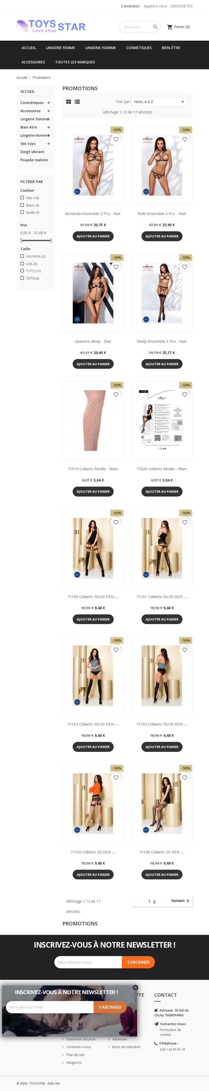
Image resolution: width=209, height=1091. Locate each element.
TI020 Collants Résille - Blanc (162, 468)
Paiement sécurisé (80, 1039)
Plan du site (75, 1054)
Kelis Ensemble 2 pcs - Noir (162, 213)
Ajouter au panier (93, 236)
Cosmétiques (139, 47)
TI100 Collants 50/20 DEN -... (93, 596)
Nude (32, 212)
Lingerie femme (60, 47)
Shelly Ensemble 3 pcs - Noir (162, 341)
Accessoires (33, 62)
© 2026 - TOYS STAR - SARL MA (38, 1083)
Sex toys (27, 143)
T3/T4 (32, 278)
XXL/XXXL (35, 256)
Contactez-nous (78, 1046)
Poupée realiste (34, 159)
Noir (32, 198)
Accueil (29, 47)
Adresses (119, 1039)
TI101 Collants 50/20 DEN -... (161, 596)
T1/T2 (33, 271)
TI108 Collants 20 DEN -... (161, 851)
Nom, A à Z (160, 102)
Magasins (74, 1062)
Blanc (32, 205)
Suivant (181, 901)
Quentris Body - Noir (93, 341)
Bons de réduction (126, 1046)
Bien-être (171, 47)
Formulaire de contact (170, 1032)
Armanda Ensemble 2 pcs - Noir (93, 213)
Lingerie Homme (100, 47)
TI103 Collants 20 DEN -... (93, 851)
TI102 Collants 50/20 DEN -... (93, 724)
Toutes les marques (75, 62)
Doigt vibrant (32, 151)
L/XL (31, 263)
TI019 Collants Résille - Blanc (93, 468)
